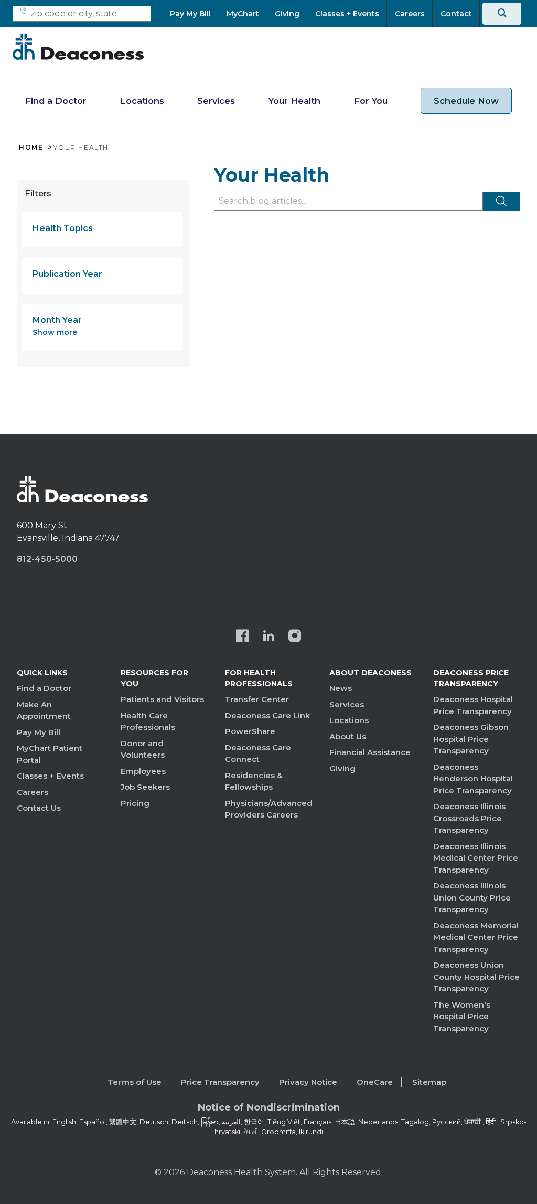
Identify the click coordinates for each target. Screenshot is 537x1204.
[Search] (502, 13)
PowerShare (250, 731)
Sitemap (429, 1082)
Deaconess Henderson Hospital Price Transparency (473, 778)
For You (371, 101)
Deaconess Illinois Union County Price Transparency (472, 897)
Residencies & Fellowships (254, 781)
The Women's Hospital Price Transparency (461, 1016)
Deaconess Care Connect (258, 753)
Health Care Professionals (148, 721)
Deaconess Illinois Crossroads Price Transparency (469, 818)
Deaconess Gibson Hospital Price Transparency (471, 739)
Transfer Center (257, 699)
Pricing (135, 803)
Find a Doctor (56, 101)
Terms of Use (135, 1082)
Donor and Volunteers (143, 749)
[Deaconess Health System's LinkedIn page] (268, 636)
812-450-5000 (47, 559)
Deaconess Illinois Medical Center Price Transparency (475, 858)
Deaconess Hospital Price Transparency (473, 705)
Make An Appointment (44, 710)
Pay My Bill (38, 732)
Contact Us (39, 808)
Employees (143, 771)
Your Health (294, 101)
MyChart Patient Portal (49, 754)
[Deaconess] (78, 46)
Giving (342, 768)
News (340, 688)
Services (216, 101)
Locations (142, 101)
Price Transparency (220, 1082)
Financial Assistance (370, 752)
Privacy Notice (308, 1082)
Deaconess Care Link (267, 715)
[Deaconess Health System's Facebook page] (242, 636)
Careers (32, 792)
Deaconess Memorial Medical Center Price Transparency (476, 937)
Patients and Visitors (162, 699)
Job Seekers (145, 787)
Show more (55, 332)
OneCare (375, 1082)
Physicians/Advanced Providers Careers (269, 809)
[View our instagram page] (295, 636)
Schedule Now (466, 101)
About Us (347, 736)
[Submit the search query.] (501, 201)
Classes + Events (50, 776)
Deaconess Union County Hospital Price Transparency (476, 976)
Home (31, 147)
